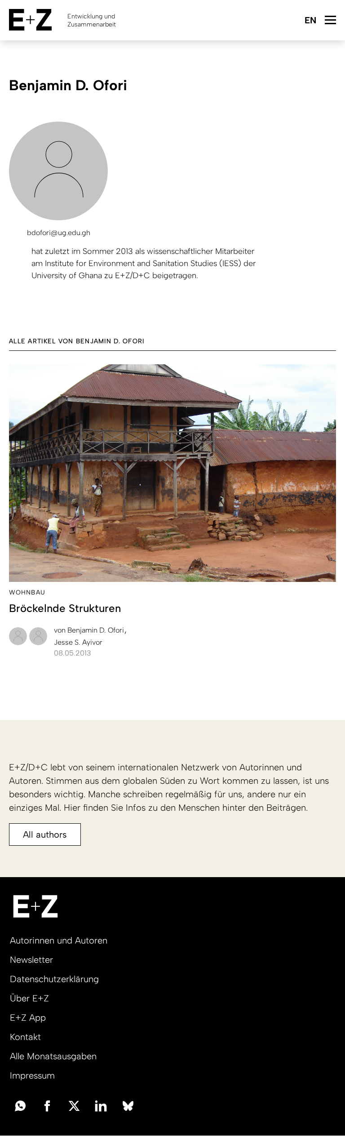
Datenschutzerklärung (54, 979)
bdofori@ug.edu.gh (58, 232)
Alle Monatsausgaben (53, 1056)
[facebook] (47, 1105)
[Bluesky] (128, 1105)
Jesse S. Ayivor (78, 642)
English (310, 20)
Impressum (32, 1075)
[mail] (20, 1105)
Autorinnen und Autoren (58, 940)
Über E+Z (29, 998)
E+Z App (28, 1017)
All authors (45, 834)
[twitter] (74, 1105)
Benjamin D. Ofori (90, 630)
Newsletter (31, 959)
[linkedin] (101, 1105)
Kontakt (25, 1036)
